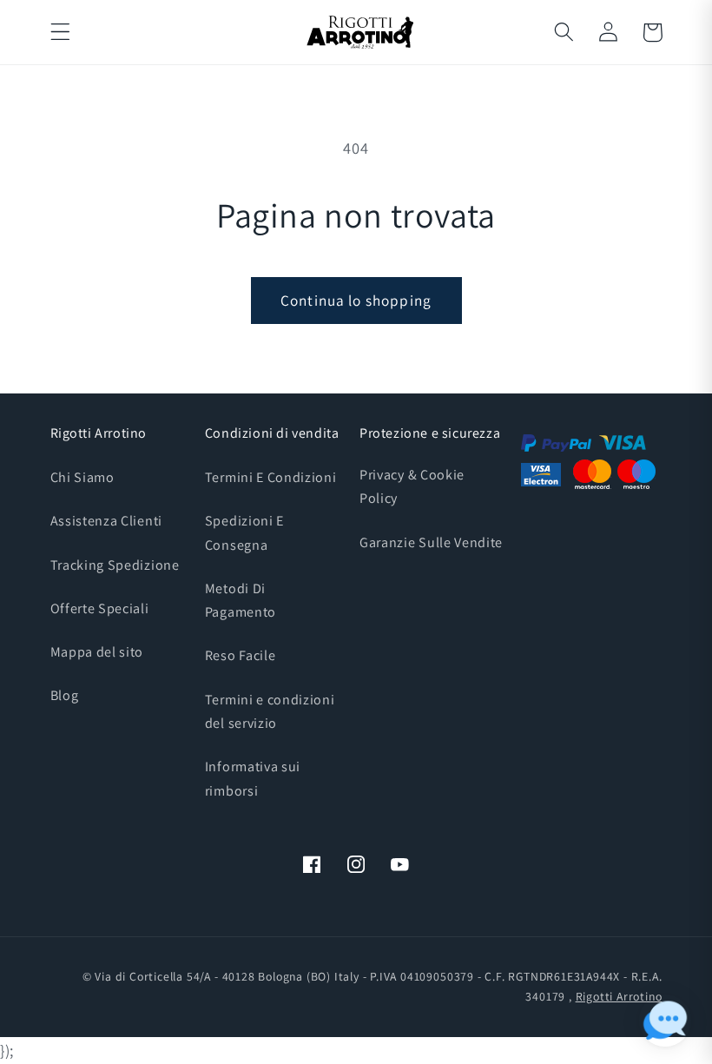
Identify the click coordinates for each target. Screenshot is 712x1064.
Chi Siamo (82, 477)
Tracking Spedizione (115, 565)
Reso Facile (240, 655)
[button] (60, 32)
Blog (64, 695)
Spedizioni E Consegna (244, 532)
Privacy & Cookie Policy (412, 486)
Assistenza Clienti (106, 521)
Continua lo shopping (356, 300)
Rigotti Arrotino (619, 996)
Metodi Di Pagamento (240, 600)
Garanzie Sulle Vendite (431, 542)
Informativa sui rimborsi (252, 778)
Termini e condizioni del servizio (270, 711)
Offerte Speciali (99, 608)
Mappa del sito (97, 652)
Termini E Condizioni (271, 477)
